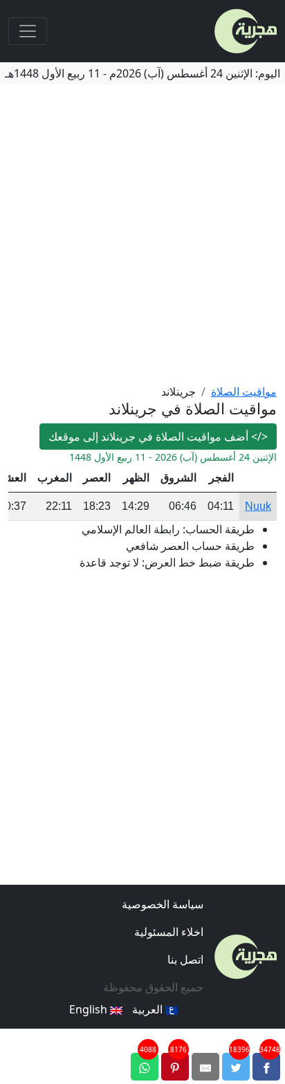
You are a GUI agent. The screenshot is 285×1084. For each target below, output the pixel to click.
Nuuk (258, 506)
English (89, 1009)
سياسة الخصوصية (162, 904)
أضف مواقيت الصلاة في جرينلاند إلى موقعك (158, 436)
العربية (148, 1009)
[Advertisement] (142, 233)
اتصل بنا (185, 959)
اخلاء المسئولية (168, 931)
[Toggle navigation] (27, 31)
